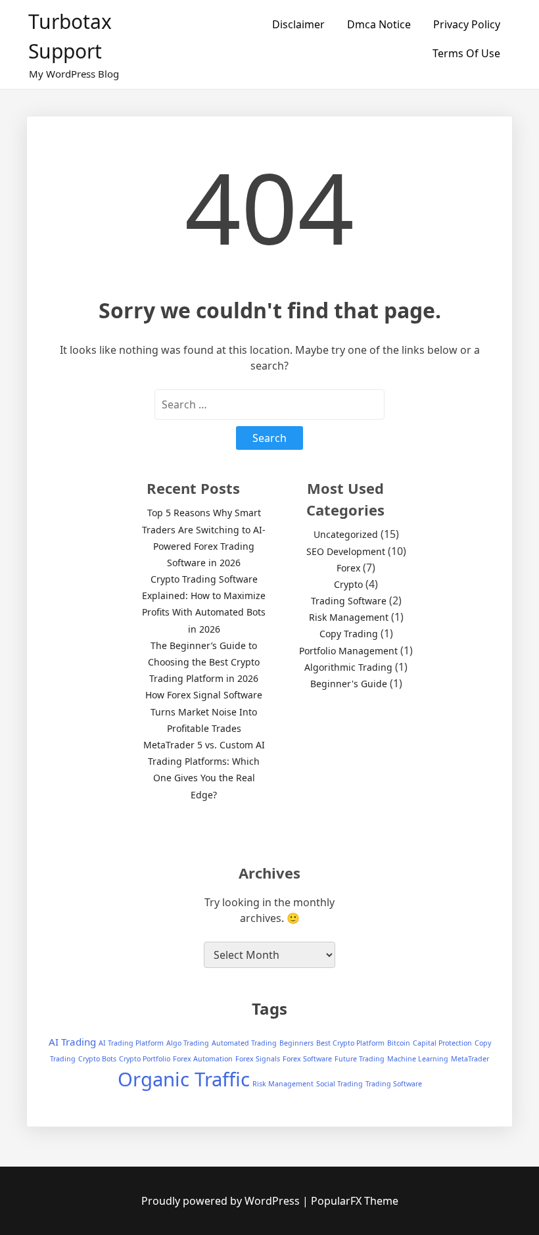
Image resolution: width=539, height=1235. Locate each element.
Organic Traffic (184, 1079)
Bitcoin (398, 1043)
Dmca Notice (379, 24)
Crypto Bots (97, 1058)
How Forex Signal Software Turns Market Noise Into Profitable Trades (203, 711)
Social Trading (339, 1083)
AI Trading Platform (131, 1043)
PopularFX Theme (354, 1201)
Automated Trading (244, 1043)
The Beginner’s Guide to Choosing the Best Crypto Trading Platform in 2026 (204, 662)
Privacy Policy (466, 24)
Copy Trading (348, 633)
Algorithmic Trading (348, 667)
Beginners (296, 1043)
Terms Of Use (466, 53)
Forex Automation (203, 1058)
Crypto (348, 584)
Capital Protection (442, 1043)
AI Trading (72, 1041)
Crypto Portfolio (144, 1058)
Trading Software (349, 600)
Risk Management (348, 617)
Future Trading (360, 1058)
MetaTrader (470, 1058)
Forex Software (307, 1058)
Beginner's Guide (348, 683)
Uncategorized (346, 534)
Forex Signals (257, 1058)
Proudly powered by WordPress (221, 1201)
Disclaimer (298, 24)
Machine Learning (417, 1058)
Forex (348, 568)
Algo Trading (187, 1043)
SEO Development (345, 551)
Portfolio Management (348, 650)
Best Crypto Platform (350, 1043)
